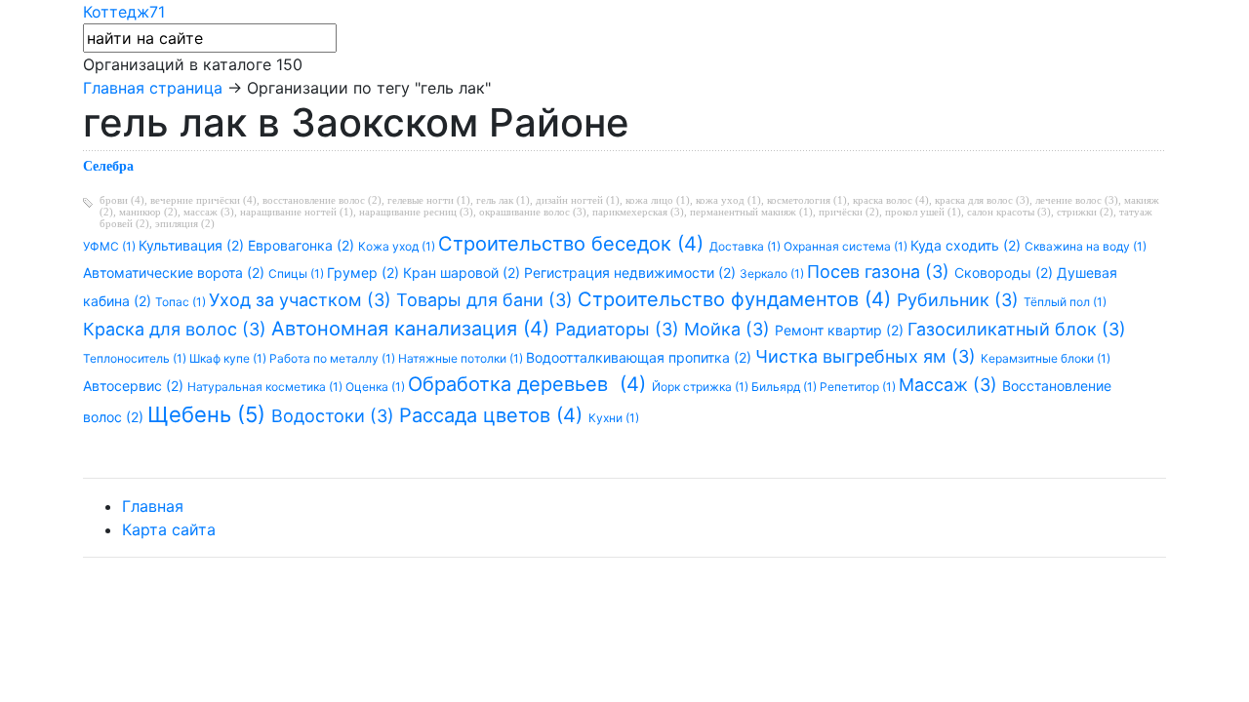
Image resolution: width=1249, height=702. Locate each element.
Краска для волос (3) (177, 329)
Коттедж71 (124, 11)
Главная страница (152, 88)
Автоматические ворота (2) (175, 272)
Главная (152, 506)
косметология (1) (807, 200)
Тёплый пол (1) (1065, 301)
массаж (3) (208, 211)
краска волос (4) (891, 200)
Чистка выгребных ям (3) (868, 356)
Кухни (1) (613, 417)
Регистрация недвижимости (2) (632, 272)
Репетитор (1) (859, 386)
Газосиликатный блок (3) (1016, 329)
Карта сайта (169, 529)
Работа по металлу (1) (333, 358)
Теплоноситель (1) (136, 358)
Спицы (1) (297, 273)
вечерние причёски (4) (203, 200)
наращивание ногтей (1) (296, 211)
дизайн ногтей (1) (578, 200)
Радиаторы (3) (619, 329)
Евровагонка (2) (303, 245)
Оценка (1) (376, 386)
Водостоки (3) (335, 416)
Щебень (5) (209, 414)
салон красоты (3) (1009, 211)
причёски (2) (849, 211)
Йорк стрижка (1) (701, 386)
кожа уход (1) (728, 200)
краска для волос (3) (982, 200)
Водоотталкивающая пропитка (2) (640, 357)
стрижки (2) (1085, 211)
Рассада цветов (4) (493, 415)
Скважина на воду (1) (1086, 246)
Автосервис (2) (135, 385)
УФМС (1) (111, 246)
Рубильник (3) (960, 300)
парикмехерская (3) (638, 211)
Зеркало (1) (773, 273)
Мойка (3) (729, 329)
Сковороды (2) (1005, 272)
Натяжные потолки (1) (462, 358)
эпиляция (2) (185, 223)
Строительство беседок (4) (573, 243)
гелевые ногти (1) (428, 200)
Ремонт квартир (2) (841, 330)
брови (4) (122, 200)
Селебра (108, 166)
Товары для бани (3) (487, 300)
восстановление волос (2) (322, 200)
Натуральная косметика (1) (266, 386)
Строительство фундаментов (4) (737, 299)
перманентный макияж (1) (751, 211)
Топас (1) (182, 301)
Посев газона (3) (880, 271)
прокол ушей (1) (923, 211)
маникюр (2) (148, 211)
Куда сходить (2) (967, 245)
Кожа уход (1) (398, 246)
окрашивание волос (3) (532, 211)
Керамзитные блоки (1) (1045, 358)
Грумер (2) (365, 272)
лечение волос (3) (1076, 200)
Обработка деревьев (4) (530, 384)
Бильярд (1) (785, 386)
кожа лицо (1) (657, 200)
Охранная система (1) (847, 246)
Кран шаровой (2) (463, 272)
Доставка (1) (746, 246)
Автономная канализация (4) (413, 328)
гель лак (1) (503, 200)
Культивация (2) (193, 245)
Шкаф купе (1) (229, 358)
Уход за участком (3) (302, 300)
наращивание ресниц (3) (416, 211)
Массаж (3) (950, 384)
